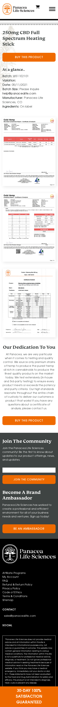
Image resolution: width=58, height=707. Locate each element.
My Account (10, 577)
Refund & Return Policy (17, 585)
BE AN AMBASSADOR (29, 529)
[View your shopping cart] (38, 8)
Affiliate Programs (14, 573)
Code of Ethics (12, 592)
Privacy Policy (11, 588)
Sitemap (7, 600)
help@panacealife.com (19, 93)
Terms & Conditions (14, 596)
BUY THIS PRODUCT (29, 57)
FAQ (5, 581)
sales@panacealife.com (20, 616)
